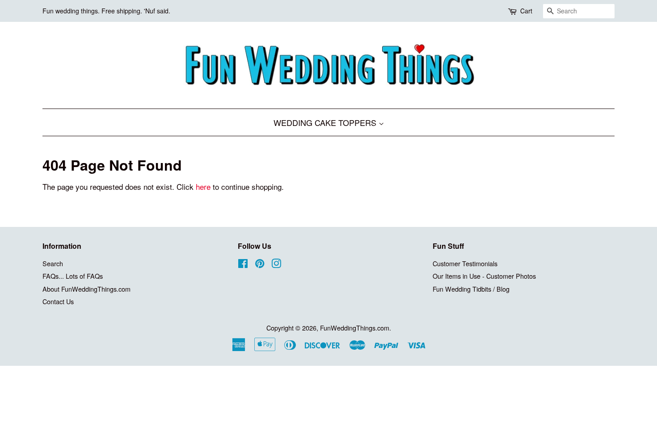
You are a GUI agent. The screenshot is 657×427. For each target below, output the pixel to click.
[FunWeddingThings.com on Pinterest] (260, 264)
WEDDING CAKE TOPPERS (326, 122)
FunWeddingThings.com (354, 327)
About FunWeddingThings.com (86, 288)
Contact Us (58, 301)
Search (52, 263)
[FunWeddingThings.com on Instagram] (276, 264)
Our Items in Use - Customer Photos (484, 275)
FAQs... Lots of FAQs (72, 275)
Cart (526, 10)
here (203, 186)
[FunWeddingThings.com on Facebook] (243, 264)
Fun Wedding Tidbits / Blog (471, 288)
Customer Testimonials (465, 263)
